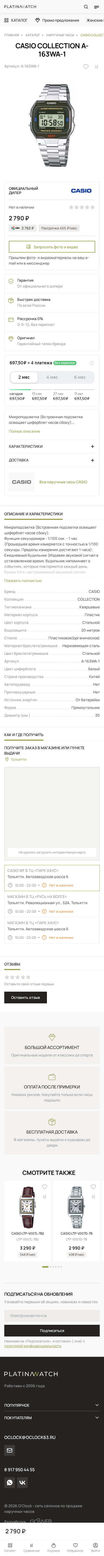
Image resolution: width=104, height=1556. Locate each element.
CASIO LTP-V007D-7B (76, 1233)
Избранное (75, 1551)
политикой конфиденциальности (32, 1345)
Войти (95, 1551)
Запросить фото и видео (55, 246)
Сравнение (31, 1551)
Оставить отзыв (25, 997)
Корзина (53, 1551)
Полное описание (24, 431)
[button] (45, 1267)
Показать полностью (23, 580)
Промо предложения (60, 20)
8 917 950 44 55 (19, 1470)
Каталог (10, 1551)
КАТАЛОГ (19, 20)
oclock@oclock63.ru (29, 1437)
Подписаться (52, 1330)
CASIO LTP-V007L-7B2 (27, 1233)
